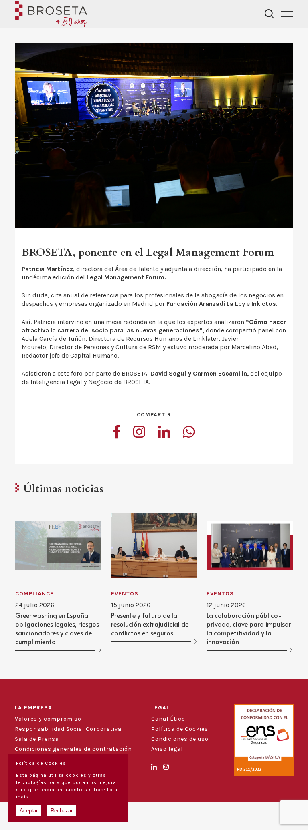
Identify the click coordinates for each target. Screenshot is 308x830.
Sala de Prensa (37, 739)
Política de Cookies (179, 728)
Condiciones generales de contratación (73, 749)
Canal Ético (168, 718)
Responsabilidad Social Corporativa (68, 728)
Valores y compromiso (48, 718)
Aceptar (29, 811)
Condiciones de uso (180, 739)
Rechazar (62, 811)
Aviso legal (167, 749)
